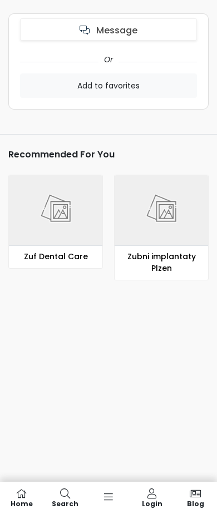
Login (152, 503)
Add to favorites (108, 85)
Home (22, 503)
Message (115, 30)
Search (65, 503)
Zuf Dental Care (56, 256)
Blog (195, 503)
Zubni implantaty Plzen (161, 262)
